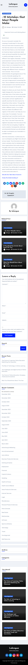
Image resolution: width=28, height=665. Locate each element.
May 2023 (4, 436)
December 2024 (6, 394)
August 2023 (5, 424)
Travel (3, 531)
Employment (5, 466)
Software (4, 520)
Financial (4, 470)
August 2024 (5, 405)
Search (4, 343)
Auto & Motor (5, 455)
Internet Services (6, 493)
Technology (5, 527)
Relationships (5, 516)
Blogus (22, 661)
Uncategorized (6, 535)
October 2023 (5, 417)
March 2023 (5, 444)
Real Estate (5, 512)
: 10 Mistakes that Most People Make (13, 20)
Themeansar (14, 663)
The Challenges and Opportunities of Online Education (11, 616)
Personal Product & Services (9, 505)
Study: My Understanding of (10, 178)
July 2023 (4, 428)
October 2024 (5, 402)
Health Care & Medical (8, 485)
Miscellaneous (6, 501)
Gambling (4, 478)
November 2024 (6, 398)
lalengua (9, 27)
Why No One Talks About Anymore (11, 174)
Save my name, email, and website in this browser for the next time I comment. (13, 330)
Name (4, 305)
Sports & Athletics (7, 524)
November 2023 (6, 413)
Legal (3, 497)
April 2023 (4, 440)
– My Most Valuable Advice (11, 231)
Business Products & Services (10, 459)
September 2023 (6, 421)
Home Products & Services (9, 489)
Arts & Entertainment (8, 451)
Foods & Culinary (6, 474)
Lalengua (13, 4)
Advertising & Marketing (8, 447)
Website (4, 320)
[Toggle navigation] (1, 4)
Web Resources (6, 539)
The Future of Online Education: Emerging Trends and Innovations (14, 632)
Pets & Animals (7, 13)
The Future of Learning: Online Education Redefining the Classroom (13, 583)
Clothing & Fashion (7, 463)
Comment (5, 284)
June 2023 (5, 432)
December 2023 (6, 409)
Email (4, 313)
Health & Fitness (6, 482)
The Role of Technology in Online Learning (13, 366)
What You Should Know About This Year (13, 380)
